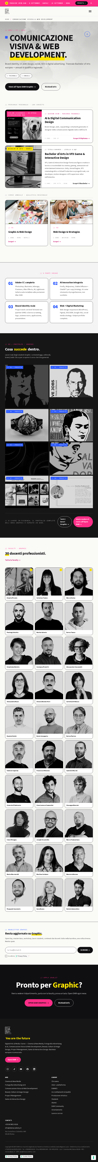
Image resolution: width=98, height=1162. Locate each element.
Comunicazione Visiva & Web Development (21, 1088)
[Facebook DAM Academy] (27, 1069)
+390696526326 (30, 1149)
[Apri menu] (90, 11)
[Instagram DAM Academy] (7, 1069)
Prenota (81, 3)
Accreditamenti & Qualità (61, 1092)
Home (7, 19)
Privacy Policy (22, 956)
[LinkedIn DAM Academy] (34, 1069)
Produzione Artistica (59, 1095)
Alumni (54, 1102)
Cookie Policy (27, 1156)
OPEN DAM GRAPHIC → (38, 1002)
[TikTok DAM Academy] (14, 1069)
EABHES (54, 1088)
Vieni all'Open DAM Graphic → (22, 86)
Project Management (13, 1095)
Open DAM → (13, 1059)
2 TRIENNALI (12, 76)
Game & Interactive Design (15, 1099)
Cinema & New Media (13, 1081)
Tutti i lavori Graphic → (64, 522)
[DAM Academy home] (7, 11)
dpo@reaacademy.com (27, 1152)
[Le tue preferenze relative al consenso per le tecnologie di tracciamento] (93, 1157)
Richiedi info (51, 86)
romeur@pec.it (10, 1152)
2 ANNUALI (26, 76)
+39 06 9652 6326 (11, 1124)
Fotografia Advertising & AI (15, 1085)
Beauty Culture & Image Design (17, 1092)
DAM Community (58, 1106)
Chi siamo (55, 1081)
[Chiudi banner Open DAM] (91, 3)
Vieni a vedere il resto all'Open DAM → (82, 522)
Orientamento (57, 1110)
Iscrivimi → (85, 950)
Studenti (55, 1099)
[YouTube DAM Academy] (20, 1069)
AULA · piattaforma (59, 1085)
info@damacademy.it (13, 1128)
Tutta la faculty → (12, 560)
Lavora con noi (57, 1113)
